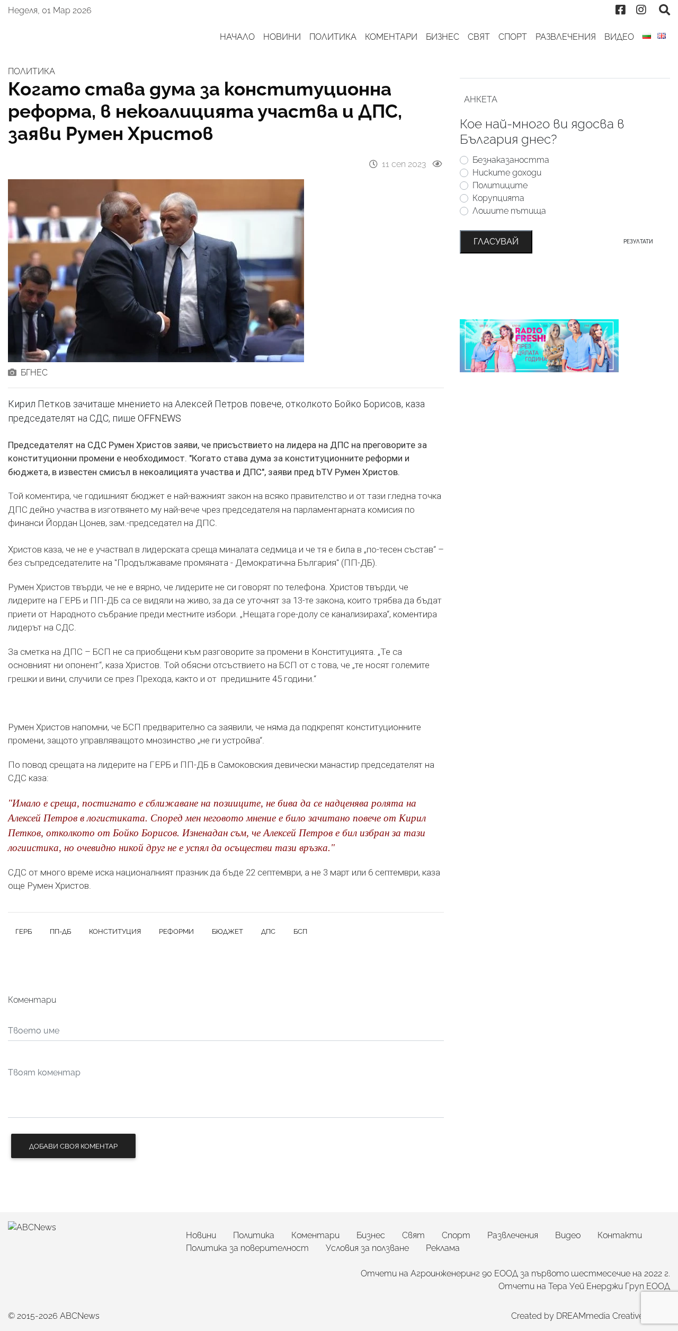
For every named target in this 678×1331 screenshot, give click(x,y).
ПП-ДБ (60, 931)
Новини (282, 37)
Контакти (619, 1235)
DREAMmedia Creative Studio (613, 1316)
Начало (237, 37)
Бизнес (442, 37)
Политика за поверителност (247, 1248)
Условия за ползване (367, 1248)
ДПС (268, 931)
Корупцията (498, 198)
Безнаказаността (510, 160)
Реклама (443, 1248)
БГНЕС (34, 372)
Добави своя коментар (73, 1146)
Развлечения (566, 37)
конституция (115, 931)
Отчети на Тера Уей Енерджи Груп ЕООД (584, 1286)
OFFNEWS (159, 418)
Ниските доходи (506, 173)
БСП (300, 931)
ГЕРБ (23, 931)
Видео (619, 37)
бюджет (227, 931)
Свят (479, 37)
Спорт (512, 37)
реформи (176, 931)
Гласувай (496, 242)
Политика (332, 37)
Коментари (391, 37)
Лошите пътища (509, 211)
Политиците (500, 185)
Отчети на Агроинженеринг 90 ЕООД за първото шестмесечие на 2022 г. (515, 1273)
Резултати (638, 241)
